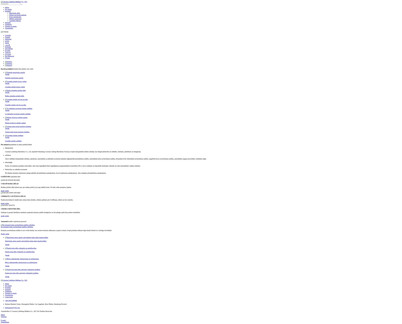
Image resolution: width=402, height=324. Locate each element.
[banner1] (8, 62)
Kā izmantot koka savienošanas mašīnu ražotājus (17, 227)
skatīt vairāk (5, 191)
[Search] (21, 4)
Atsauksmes (9, 28)
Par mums (8, 9)
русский (8, 54)
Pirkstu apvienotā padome (17, 15)
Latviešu (8, 35)
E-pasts (3, 320)
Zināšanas (8, 24)
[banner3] (8, 65)
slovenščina (9, 49)
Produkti (8, 11)
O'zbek (7, 58)
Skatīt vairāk (5, 234)
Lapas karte (9, 297)
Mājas (7, 7)
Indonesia (8, 39)
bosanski (8, 47)
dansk (7, 43)
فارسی (7, 45)
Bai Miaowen (9, 56)
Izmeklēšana (5, 322)
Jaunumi (8, 22)
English (7, 37)
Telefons (3, 317)
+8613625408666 (11, 300)
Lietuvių (8, 52)
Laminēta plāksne (15, 21)
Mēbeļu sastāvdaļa (15, 19)
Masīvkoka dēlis (14, 13)
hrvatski (7, 50)
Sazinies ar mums (11, 26)
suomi (7, 41)
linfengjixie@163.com (12, 308)
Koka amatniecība (15, 17)
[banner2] (8, 63)
